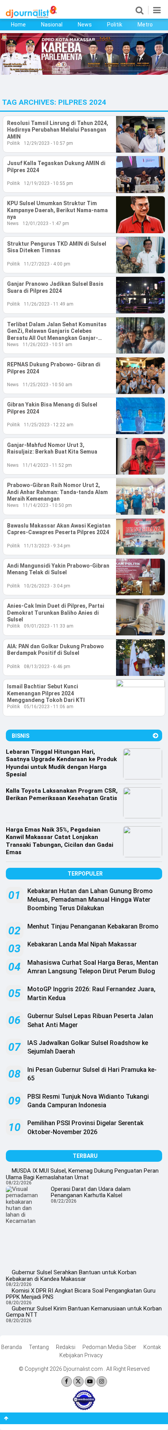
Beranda (11, 1347)
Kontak (152, 1347)
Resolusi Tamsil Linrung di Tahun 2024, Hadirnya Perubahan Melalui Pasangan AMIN (57, 130)
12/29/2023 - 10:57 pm (48, 143)
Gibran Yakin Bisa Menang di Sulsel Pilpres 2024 (52, 408)
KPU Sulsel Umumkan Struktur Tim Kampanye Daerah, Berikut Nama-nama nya (57, 210)
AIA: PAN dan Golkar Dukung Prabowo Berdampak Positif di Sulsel (55, 649)
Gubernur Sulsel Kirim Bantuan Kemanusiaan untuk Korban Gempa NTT (84, 1312)
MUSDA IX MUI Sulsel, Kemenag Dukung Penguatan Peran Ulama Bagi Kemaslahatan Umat (82, 1174)
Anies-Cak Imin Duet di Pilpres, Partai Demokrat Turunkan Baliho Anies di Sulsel (55, 613)
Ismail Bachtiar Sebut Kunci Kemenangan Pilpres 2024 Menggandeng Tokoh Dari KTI (46, 693)
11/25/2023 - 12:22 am (48, 424)
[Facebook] (66, 1381)
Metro (145, 24)
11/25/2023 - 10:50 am (47, 384)
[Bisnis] (155, 735)
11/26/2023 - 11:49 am (48, 304)
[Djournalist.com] (31, 16)
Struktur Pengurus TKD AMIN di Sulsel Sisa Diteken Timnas (56, 247)
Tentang (39, 1347)
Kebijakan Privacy (81, 1355)
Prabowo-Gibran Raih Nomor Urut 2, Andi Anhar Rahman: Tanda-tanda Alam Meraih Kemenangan (57, 492)
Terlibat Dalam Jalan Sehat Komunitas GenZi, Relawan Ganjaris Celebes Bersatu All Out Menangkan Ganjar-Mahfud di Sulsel (57, 331)
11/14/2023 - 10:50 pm (47, 505)
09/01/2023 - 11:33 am (48, 626)
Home (18, 24)
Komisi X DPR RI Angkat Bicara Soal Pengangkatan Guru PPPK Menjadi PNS (80, 1294)
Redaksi (65, 1347)
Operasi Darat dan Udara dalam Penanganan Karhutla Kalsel (90, 1192)
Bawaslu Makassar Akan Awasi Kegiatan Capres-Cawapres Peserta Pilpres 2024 (59, 529)
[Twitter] (78, 1381)
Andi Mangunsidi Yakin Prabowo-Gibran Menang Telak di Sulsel (58, 569)
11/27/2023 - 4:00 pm (47, 264)
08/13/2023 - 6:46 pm (47, 666)
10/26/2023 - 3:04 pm (47, 586)
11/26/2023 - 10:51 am (47, 344)
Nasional (52, 24)
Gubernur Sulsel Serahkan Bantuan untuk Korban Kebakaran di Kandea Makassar (71, 1275)
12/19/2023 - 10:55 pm (48, 183)
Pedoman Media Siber (109, 1347)
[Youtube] (90, 1381)
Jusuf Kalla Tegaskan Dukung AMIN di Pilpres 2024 (56, 166)
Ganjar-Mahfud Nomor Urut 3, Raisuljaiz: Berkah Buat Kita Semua (52, 448)
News (85, 24)
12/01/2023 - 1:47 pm (46, 223)
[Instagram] (102, 1381)
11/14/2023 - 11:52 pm (47, 465)
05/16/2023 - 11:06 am (48, 706)
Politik (114, 24)
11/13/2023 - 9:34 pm (47, 546)
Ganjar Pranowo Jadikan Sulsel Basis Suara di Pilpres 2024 (55, 287)
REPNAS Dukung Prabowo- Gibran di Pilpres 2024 (53, 368)
